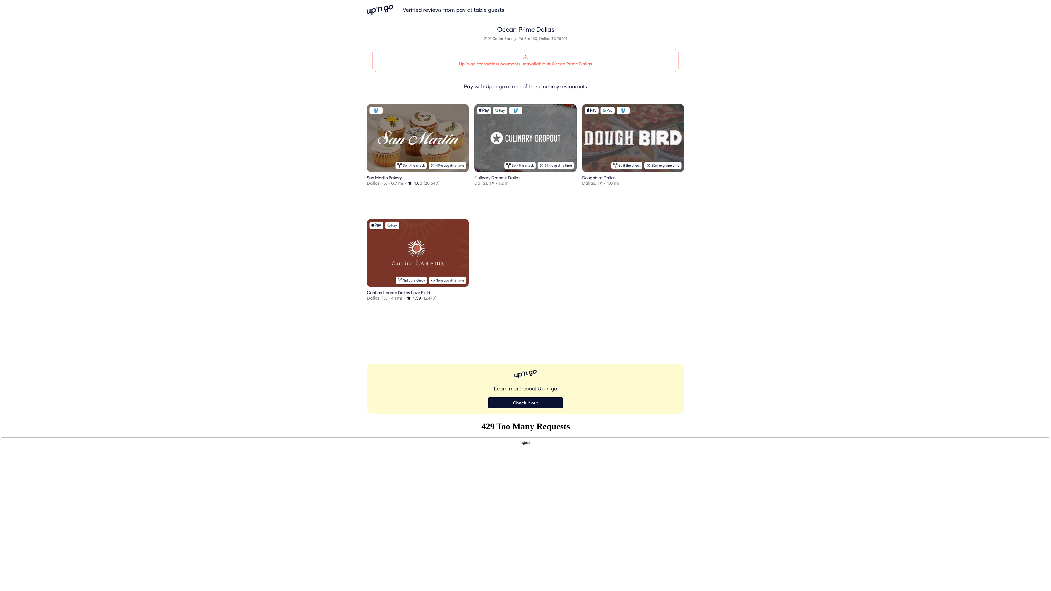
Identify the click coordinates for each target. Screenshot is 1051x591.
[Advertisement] (525, 265)
